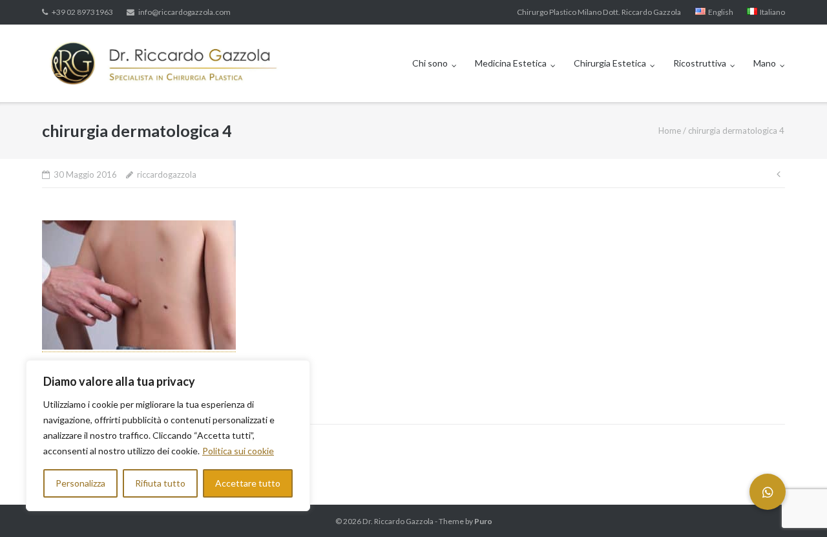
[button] (767, 492)
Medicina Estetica (511, 63)
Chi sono (430, 63)
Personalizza (80, 483)
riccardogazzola (166, 174)
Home (669, 130)
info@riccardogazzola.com (184, 12)
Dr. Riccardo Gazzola (398, 521)
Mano (764, 63)
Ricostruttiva (699, 63)
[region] (168, 435)
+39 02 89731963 (82, 12)
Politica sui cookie (238, 450)
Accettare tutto (247, 483)
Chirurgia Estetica (610, 63)
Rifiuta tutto (160, 483)
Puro (483, 521)
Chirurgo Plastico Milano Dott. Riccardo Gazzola (599, 12)
